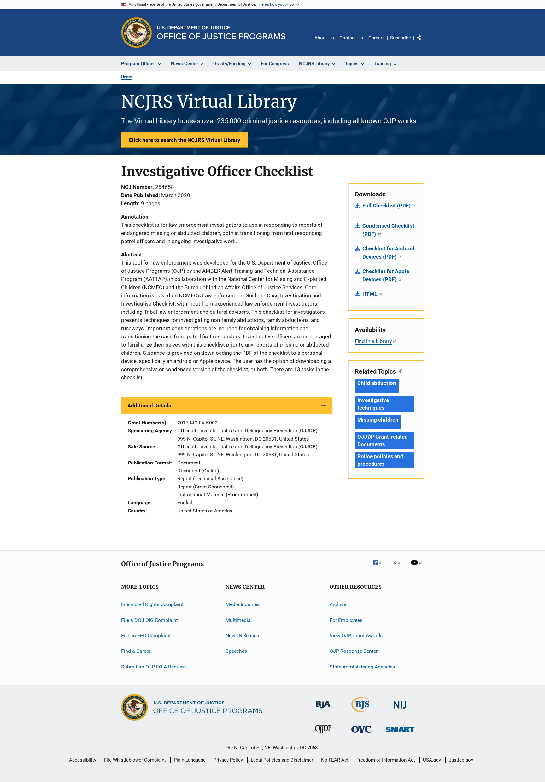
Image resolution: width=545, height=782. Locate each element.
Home (126, 76)
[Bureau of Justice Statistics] (361, 713)
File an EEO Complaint (146, 636)
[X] (399, 567)
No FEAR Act (335, 760)
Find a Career (135, 651)
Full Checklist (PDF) (387, 205)
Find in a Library (373, 341)
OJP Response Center (354, 651)
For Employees (346, 620)
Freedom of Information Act (385, 760)
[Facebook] (380, 567)
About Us (324, 38)
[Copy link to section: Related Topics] (399, 371)
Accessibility (82, 760)
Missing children (377, 420)
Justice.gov (461, 760)
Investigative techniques (373, 404)
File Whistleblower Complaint (135, 760)
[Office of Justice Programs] (136, 32)
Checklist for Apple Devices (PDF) (385, 275)
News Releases (242, 636)
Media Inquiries (243, 604)
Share (424, 42)
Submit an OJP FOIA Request (153, 666)
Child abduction (376, 383)
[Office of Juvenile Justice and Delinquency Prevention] (323, 734)
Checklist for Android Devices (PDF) (388, 252)
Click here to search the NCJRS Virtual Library (184, 140)
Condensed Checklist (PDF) (388, 230)
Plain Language (190, 760)
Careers (376, 38)
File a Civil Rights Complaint (152, 604)
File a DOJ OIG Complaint (149, 620)
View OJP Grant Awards (356, 636)
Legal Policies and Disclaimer (282, 760)
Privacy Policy (228, 760)
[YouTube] (418, 567)
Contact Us (351, 38)
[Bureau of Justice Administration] (323, 709)
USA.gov (432, 760)
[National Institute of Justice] (400, 710)
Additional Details (149, 405)
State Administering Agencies (362, 666)
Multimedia (238, 620)
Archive (338, 604)
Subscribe (400, 38)
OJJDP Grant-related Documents (382, 440)
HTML (370, 294)
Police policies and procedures (380, 460)
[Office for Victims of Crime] (361, 733)
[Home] (221, 32)
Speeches (236, 651)
